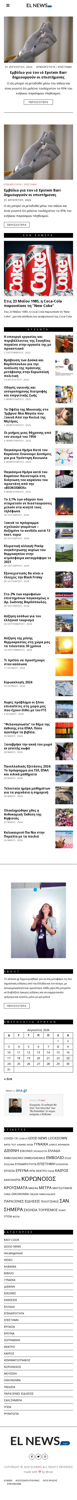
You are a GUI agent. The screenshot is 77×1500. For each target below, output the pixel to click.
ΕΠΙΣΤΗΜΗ (65, 67)
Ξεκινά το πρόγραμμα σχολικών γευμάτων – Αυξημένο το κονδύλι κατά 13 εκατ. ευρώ (27, 529)
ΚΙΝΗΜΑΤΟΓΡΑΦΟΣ (17, 1360)
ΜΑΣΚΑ (33, 1188)
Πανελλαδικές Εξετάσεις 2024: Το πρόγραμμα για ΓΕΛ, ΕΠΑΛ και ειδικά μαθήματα (27, 770)
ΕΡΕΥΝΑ (22, 1170)
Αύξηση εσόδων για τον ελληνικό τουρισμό (22, 618)
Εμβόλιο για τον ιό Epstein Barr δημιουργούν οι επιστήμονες (38, 74)
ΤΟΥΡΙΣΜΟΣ (48, 1210)
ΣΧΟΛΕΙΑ (30, 1210)
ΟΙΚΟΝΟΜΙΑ (20, 1194)
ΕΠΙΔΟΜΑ (9, 1164)
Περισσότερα (38, 102)
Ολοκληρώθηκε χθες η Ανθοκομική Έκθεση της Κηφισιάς (23, 814)
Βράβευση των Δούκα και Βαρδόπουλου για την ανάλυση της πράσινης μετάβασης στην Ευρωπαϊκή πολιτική (26, 368)
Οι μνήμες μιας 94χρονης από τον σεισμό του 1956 (27, 435)
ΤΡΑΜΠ (62, 1210)
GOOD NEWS (37, 1138)
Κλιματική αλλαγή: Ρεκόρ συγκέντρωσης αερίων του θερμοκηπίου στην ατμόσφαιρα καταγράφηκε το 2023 (27, 554)
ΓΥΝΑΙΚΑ (41, 1144)
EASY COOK (11, 1240)
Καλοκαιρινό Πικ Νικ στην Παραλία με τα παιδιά (24, 834)
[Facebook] (32, 1457)
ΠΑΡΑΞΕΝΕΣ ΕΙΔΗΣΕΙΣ (22, 1201)
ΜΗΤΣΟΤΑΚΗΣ (62, 1188)
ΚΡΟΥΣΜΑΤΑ (16, 1187)
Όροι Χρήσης (50, 1480)
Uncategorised (13, 1253)
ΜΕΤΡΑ (45, 1187)
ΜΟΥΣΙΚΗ (10, 1373)
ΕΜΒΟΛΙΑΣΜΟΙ (13, 1158)
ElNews (8, 1480)
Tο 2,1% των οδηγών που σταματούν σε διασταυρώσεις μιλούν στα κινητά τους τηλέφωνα (28, 505)
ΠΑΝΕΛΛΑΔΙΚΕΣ (47, 1194)
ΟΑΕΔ (7, 1194)
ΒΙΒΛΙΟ (9, 1273)
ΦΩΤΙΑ (16, 1216)
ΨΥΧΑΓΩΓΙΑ (11, 1413)
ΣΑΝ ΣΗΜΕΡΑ (13, 1400)
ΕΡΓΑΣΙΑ (9, 1171)
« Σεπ (8, 1079)
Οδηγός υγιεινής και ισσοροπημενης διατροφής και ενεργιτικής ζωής (25, 391)
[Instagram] (45, 1457)
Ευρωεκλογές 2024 (18, 682)
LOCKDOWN (57, 1138)
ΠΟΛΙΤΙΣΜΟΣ (50, 1201)
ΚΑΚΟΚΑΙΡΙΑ (12, 1180)
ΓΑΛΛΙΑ (30, 1144)
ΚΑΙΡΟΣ (61, 1170)
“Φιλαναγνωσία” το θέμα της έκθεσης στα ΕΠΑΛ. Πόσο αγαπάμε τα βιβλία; (27, 728)
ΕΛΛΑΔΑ (54, 1151)
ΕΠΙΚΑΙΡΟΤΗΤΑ (46, 67)
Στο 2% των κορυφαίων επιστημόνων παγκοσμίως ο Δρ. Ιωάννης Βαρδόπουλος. (26, 598)
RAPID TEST (10, 1144)
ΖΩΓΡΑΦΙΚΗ (12, 1340)
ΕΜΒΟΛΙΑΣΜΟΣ (34, 1158)
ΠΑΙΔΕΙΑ (34, 1194)
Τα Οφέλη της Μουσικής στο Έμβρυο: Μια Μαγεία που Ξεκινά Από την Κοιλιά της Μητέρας (26, 415)
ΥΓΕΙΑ (8, 1216)
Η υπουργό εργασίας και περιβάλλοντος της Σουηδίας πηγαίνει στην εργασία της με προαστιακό (27, 343)
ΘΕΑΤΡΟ (41, 1171)
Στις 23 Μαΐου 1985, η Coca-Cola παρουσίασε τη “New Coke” (33, 303)
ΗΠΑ (32, 1171)
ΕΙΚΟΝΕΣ (26, 1151)
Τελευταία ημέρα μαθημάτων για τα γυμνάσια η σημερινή (27, 790)
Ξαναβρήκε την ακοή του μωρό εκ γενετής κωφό (28, 746)
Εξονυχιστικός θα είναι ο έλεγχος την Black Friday (23, 575)
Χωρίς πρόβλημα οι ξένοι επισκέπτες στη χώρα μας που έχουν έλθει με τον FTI (25, 706)
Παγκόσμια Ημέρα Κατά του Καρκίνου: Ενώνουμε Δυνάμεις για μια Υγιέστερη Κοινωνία (28, 454)
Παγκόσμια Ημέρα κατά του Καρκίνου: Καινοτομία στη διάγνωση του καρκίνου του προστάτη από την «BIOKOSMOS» (26, 480)
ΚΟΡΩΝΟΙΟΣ (38, 1179)
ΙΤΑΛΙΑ (51, 1170)
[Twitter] (38, 1457)
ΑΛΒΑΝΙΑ (21, 1144)
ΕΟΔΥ (68, 1158)
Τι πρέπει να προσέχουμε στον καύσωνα (24, 662)
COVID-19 (11, 1138)
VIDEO (8, 1260)
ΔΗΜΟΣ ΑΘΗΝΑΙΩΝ (59, 1144)
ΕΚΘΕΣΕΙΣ (10, 1300)
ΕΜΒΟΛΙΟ (55, 1157)
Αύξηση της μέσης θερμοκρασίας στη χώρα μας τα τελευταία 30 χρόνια (27, 642)
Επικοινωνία (14, 1483)
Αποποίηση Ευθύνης (28, 1480)
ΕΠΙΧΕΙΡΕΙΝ (62, 1164)
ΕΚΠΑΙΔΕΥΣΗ (40, 1151)
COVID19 (23, 1138)
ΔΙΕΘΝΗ (11, 1150)
